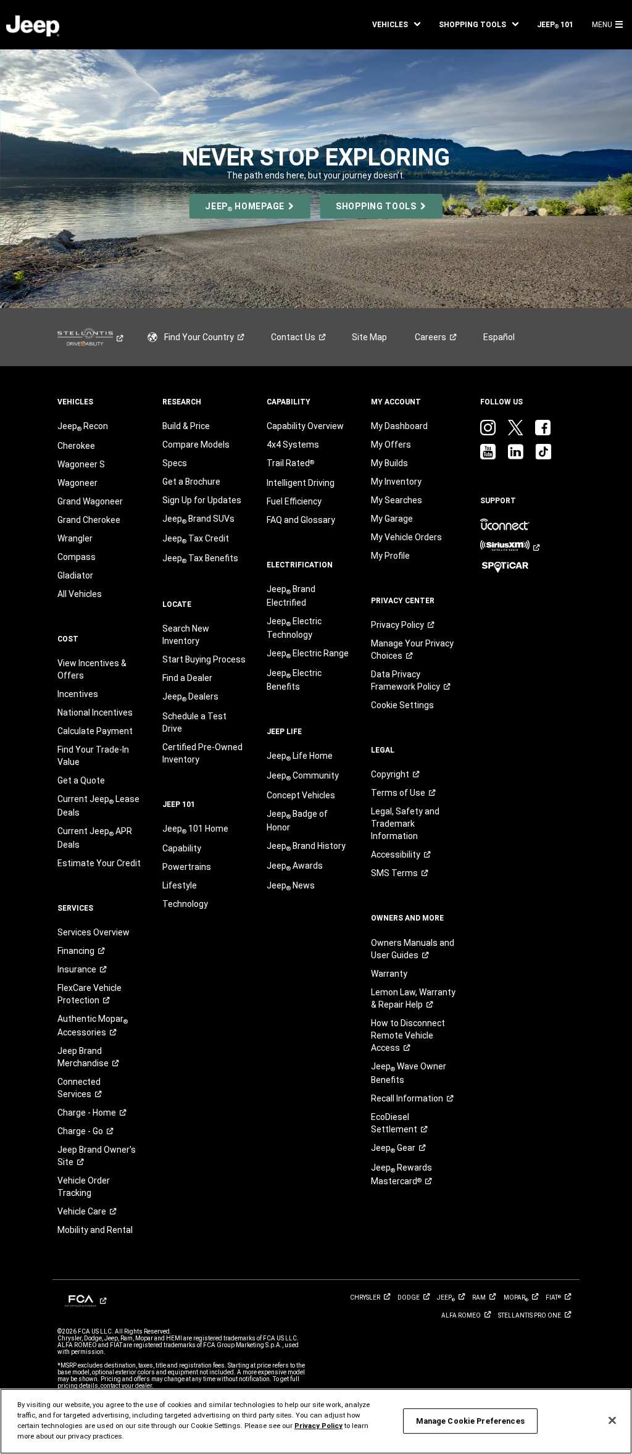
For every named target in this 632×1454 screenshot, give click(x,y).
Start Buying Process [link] (204, 659)
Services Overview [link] (93, 932)
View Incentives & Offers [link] (92, 669)
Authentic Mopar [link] (92, 1025)
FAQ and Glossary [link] (301, 520)
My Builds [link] (389, 463)
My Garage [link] (392, 519)
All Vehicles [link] (79, 594)
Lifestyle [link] (179, 885)
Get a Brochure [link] (191, 482)
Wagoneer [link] (77, 483)
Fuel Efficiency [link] (294, 501)
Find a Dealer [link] (187, 678)
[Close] (612, 1420)
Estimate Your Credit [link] (99, 863)
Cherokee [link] (76, 446)
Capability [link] (181, 848)
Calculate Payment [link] (95, 731)
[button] (396, 24)
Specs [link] (174, 463)
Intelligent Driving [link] (301, 483)
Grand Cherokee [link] (88, 520)
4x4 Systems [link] (293, 444)
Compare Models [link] (196, 444)
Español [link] (499, 337)
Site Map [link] (369, 337)
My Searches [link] (396, 500)
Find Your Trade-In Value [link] (93, 756)
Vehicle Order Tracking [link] (83, 1187)
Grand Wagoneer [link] (90, 501)
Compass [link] (76, 557)
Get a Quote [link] (81, 780)
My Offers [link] (391, 444)
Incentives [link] (77, 694)
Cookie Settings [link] (402, 705)
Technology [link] (185, 904)
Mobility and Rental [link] (95, 1230)
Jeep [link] (393, 1148)
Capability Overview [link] (305, 426)
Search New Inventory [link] (185, 635)
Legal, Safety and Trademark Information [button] (405, 823)
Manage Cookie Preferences (470, 1421)
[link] (32, 25)
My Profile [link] (390, 556)
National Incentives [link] (95, 712)
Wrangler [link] (75, 538)
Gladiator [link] (75, 575)
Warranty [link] (389, 974)
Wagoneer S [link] (81, 464)
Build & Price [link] (186, 426)
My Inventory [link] (396, 482)
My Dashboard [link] (399, 426)
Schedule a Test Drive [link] (194, 722)
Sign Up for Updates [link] (201, 500)
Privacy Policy (318, 1425)
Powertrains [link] (186, 867)
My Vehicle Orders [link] (406, 537)
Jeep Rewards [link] (401, 1174)
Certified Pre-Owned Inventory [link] (202, 753)
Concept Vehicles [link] (301, 795)
